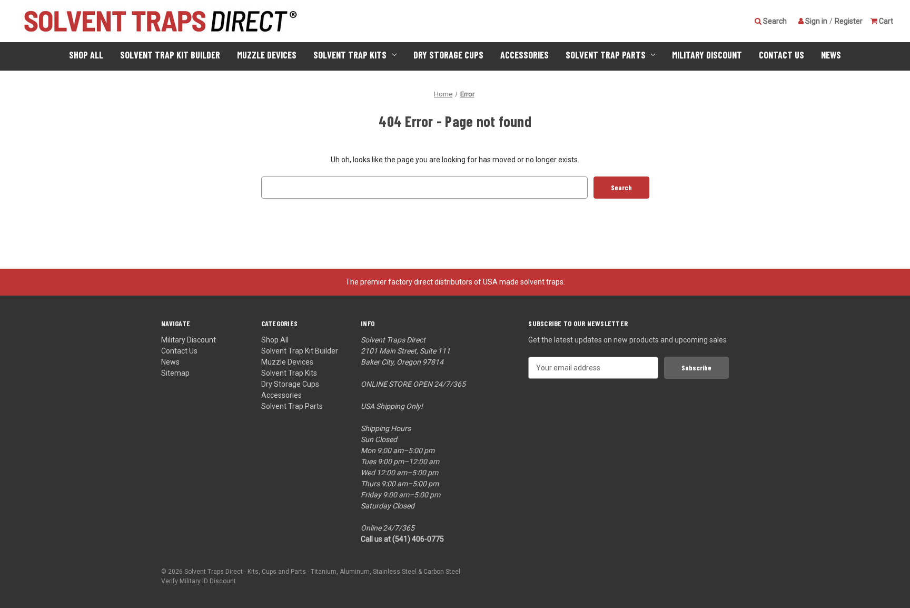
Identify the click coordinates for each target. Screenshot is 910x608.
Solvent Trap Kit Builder (170, 55)
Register (849, 21)
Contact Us (781, 55)
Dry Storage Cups (448, 55)
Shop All (86, 55)
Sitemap (175, 373)
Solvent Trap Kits (350, 55)
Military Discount (707, 55)
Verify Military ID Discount (198, 581)
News (831, 55)
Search (774, 21)
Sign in (815, 21)
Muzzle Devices (266, 55)
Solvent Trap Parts (606, 55)
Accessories (524, 55)
